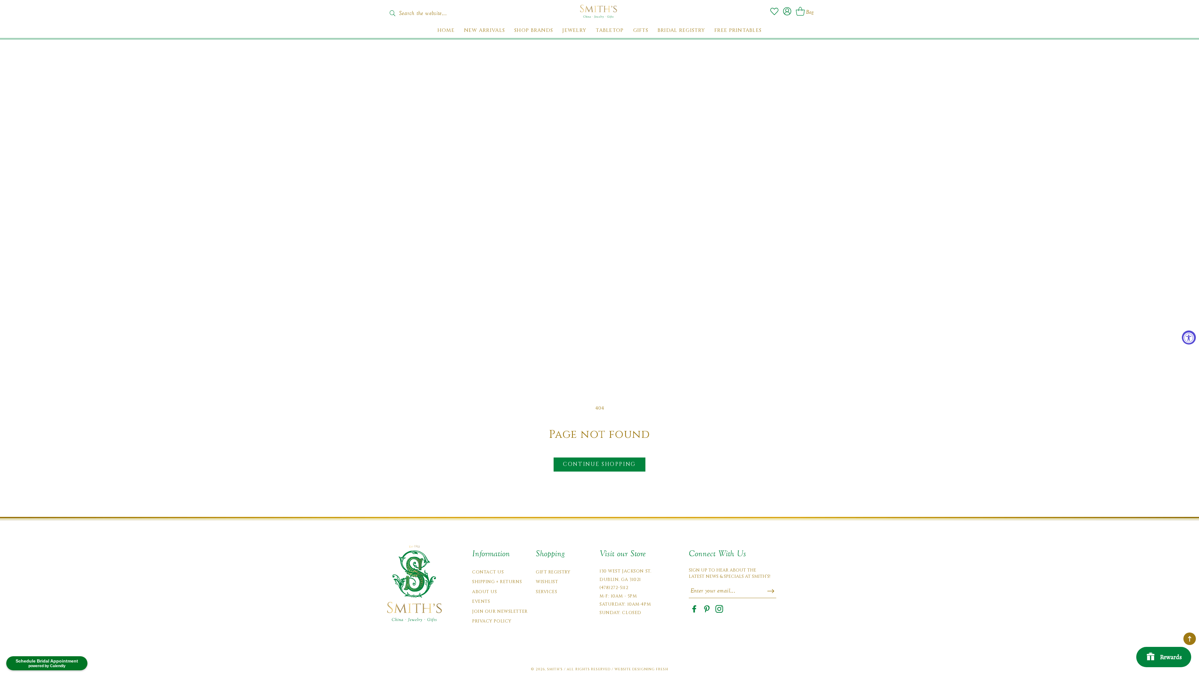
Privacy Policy (491, 621)
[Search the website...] (392, 13)
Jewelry (574, 30)
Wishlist (547, 582)
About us (484, 592)
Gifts (640, 30)
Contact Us (488, 572)
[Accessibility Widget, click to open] (1189, 338)
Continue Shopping (599, 464)
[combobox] (429, 11)
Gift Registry (553, 572)
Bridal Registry (681, 30)
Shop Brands (533, 30)
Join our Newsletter (500, 611)
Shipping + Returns (497, 582)
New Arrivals (484, 30)
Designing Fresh (650, 669)
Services (546, 592)
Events (481, 601)
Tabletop (610, 30)
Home (446, 30)
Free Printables (738, 30)
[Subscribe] (770, 591)
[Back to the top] (1189, 638)
